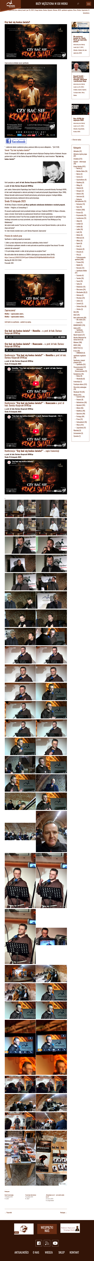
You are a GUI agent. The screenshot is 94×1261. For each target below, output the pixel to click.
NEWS (59, 10)
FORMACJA (79, 353)
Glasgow (79, 191)
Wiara (74, 10)
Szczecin (79, 275)
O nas (75, 351)
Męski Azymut (78, 335)
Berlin (78, 168)
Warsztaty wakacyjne (80, 387)
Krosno (78, 212)
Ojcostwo (79, 413)
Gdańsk (78, 188)
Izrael (78, 322)
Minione (55, 10)
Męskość (50, 10)
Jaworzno (79, 196)
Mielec (78, 235)
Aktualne (75, 50)
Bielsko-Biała (80, 171)
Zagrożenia (84, 10)
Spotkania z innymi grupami (79, 361)
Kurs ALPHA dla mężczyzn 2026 (78, 119)
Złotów (78, 309)
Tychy (78, 284)
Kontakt (74, 1252)
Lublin (78, 229)
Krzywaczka (79, 215)
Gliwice (78, 193)
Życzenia (76, 436)
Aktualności (22, 1252)
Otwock (78, 252)
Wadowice (79, 286)
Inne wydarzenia (78, 317)
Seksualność (80, 422)
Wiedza (79, 10)
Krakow (45, 10)
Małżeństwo (80, 402)
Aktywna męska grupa (80, 154)
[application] (36, 337)
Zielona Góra (80, 306)
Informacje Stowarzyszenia (79, 370)
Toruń (78, 281)
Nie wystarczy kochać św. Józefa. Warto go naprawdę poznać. (80, 39)
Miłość (78, 408)
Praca (78, 419)
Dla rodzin (79, 319)
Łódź (77, 232)
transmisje (77, 381)
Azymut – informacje (80, 161)
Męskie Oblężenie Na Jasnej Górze (80, 338)
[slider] (63, 337)
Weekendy (79, 378)
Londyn (78, 223)
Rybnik (78, 265)
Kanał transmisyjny (9, 1195)
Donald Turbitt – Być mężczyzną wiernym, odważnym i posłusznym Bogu (80, 78)
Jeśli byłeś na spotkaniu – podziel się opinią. (18, 322)
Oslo (77, 246)
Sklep (61, 1252)
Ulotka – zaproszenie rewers (14, 316)
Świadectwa (77, 374)
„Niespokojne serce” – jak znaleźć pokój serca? (55, 1196)
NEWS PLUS (77, 348)
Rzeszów (79, 268)
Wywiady (76, 430)
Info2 (75, 315)
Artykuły (80, 50)
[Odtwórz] (7, 337)
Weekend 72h (78, 392)
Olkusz (78, 240)
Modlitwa (79, 410)
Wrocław (79, 298)
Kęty (77, 207)
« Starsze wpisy (76, 139)
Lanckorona (79, 218)
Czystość (80, 90)
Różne (78, 376)
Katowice (79, 204)
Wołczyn (78, 295)
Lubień (78, 226)
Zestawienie (77, 433)
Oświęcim (79, 249)
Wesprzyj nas (47, 1229)
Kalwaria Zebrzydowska (79, 200)
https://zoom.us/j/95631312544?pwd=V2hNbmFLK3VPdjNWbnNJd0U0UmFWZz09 (30, 257)
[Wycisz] (59, 337)
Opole (78, 243)
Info (83, 50)
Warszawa (79, 289)
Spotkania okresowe (79, 331)
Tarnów (78, 278)
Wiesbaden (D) (80, 292)
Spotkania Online (81, 270)
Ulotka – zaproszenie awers (14, 314)
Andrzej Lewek (22, 10)
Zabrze (78, 301)
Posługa (78, 416)
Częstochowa (80, 179)
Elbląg (78, 185)
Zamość (78, 303)
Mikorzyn (79, 238)
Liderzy (76, 328)
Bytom (78, 174)
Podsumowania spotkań (80, 258)
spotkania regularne (67, 10)
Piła (77, 254)
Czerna (78, 177)
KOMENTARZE (78, 325)
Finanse (78, 399)
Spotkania (79, 364)
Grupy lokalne (38, 10)
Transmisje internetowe (30, 1195)
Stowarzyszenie (78, 367)
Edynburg (79, 182)
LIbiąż (78, 221)
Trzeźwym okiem (77, 92)
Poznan (78, 262)
